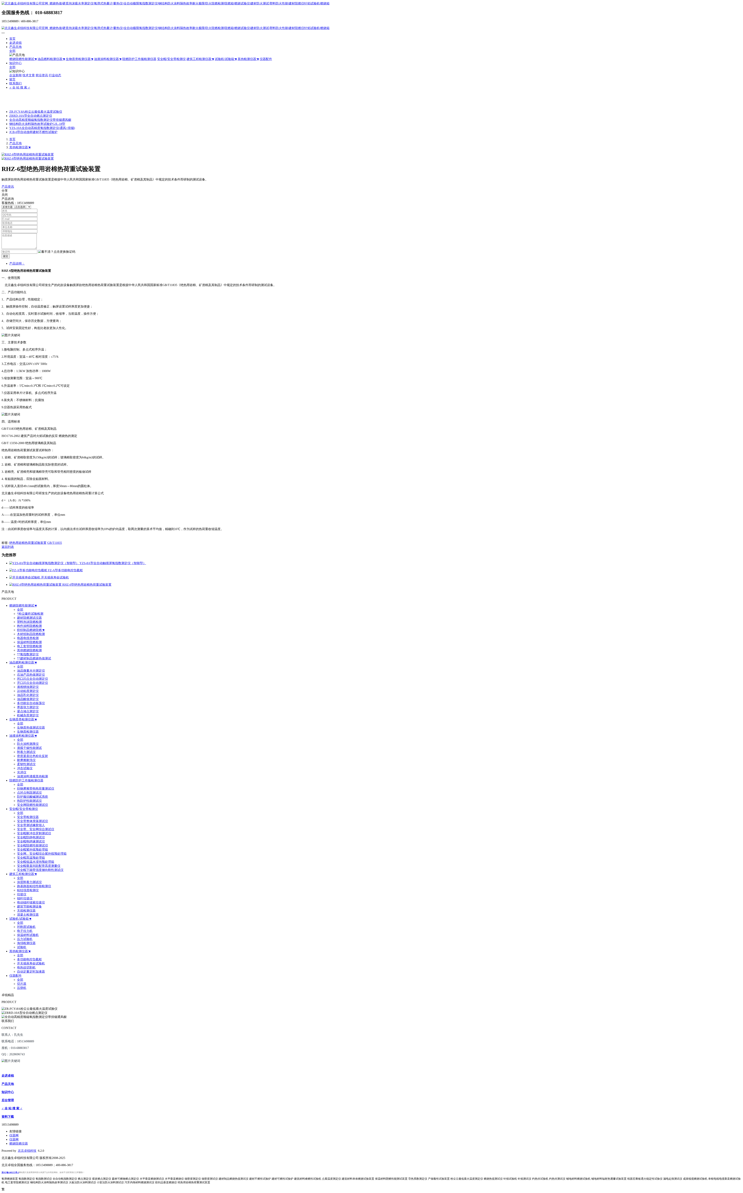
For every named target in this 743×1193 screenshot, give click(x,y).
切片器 (21, 983)
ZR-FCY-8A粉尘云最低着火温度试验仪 (35, 111)
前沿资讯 (42, 75)
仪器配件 (266, 59)
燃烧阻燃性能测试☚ (23, 59)
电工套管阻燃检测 (29, 646)
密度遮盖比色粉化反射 (32, 756)
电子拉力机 (25, 931)
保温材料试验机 (28, 935)
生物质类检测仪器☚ (79, 59)
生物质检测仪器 (28, 731)
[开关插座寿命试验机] (25, 577)
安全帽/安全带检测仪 (171, 59)
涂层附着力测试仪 (29, 882)
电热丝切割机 (26, 967)
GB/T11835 (54, 542)
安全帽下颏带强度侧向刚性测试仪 (40, 870)
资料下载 (8, 1116)
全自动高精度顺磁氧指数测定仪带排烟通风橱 (40, 119)
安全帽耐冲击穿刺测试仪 (34, 833)
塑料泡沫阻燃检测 (29, 621)
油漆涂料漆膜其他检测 (32, 776)
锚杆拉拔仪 (25, 898)
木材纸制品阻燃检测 (31, 634)
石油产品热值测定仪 (31, 674)
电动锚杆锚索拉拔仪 (31, 902)
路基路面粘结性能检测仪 (34, 886)
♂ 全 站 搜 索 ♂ (19, 87)
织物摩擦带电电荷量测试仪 (35, 788)
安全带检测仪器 (28, 817)
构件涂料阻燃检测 (29, 625)
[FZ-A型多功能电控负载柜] (28, 570)
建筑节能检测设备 (29, 906)
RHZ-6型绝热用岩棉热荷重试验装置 (86, 584)
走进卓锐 (15, 42)
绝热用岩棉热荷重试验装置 (27, 542)
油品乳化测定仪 (28, 695)
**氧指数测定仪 (28, 654)
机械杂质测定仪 (28, 715)
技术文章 (28, 75)
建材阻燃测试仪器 (29, 617)
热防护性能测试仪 (29, 800)
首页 (12, 38)
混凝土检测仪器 (28, 914)
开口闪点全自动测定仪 (32, 682)
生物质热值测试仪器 (31, 727)
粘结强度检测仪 (28, 890)
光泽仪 (21, 772)
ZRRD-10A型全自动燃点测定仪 (30, 115)
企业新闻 (15, 75)
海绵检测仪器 (26, 943)
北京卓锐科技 (27, 1150)
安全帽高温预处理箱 (31, 857)
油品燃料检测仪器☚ (51, 59)
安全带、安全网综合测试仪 (35, 829)
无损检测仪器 (26, 910)
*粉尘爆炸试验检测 (30, 613)
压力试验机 (25, 939)
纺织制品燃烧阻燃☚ (31, 630)
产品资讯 (8, 186)
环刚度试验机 (26, 926)
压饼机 (21, 987)
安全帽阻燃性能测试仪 (32, 845)
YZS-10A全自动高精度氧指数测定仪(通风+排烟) (42, 128)
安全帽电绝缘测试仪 (31, 841)
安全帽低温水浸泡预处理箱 (35, 861)
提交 (5, 256)
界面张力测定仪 (28, 707)
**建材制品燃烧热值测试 (34, 658)
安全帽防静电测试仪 (31, 837)
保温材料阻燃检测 (29, 642)
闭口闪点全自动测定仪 (32, 678)
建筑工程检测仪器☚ (200, 59)
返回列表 (8, 546)
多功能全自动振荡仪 (31, 703)
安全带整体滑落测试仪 (32, 821)
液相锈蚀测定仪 (28, 686)
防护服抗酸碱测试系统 (32, 796)
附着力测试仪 (26, 752)
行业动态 (55, 75)
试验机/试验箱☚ (226, 59)
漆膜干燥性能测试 (29, 747)
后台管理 (8, 1100)
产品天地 (15, 46)
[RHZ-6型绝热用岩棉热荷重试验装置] (35, 584)
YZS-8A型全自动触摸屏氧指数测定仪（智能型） (113, 563)
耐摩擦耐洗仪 (26, 760)
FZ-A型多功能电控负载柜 (65, 570)
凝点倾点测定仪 (28, 711)
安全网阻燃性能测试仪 (32, 804)
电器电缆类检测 (28, 638)
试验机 (21, 947)
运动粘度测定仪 (28, 691)
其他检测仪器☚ (248, 59)
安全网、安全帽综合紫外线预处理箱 (42, 853)
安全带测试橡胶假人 (31, 825)
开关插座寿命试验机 (55, 577)
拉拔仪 (21, 894)
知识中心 (15, 63)
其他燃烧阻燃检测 (29, 650)
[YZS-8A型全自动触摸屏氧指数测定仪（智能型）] (44, 563)
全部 (12, 50)
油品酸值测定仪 (28, 699)
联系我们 (15, 83)
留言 (12, 79)
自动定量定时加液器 (31, 971)
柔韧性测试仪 (26, 764)
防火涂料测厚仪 (28, 743)
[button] (56, 252)
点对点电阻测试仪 (29, 792)
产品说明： (17, 263)
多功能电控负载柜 (29, 959)
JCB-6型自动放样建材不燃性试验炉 (33, 132)
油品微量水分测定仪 (31, 670)
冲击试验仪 (25, 768)
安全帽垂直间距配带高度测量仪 (38, 865)
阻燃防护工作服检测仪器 (139, 59)
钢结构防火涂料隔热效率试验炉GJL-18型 (37, 123)
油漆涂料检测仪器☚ (108, 59)
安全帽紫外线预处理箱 (32, 849)
